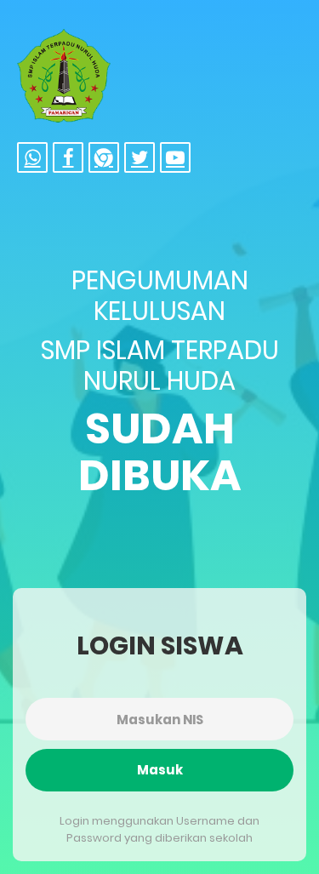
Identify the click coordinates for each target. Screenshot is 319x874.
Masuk (160, 770)
